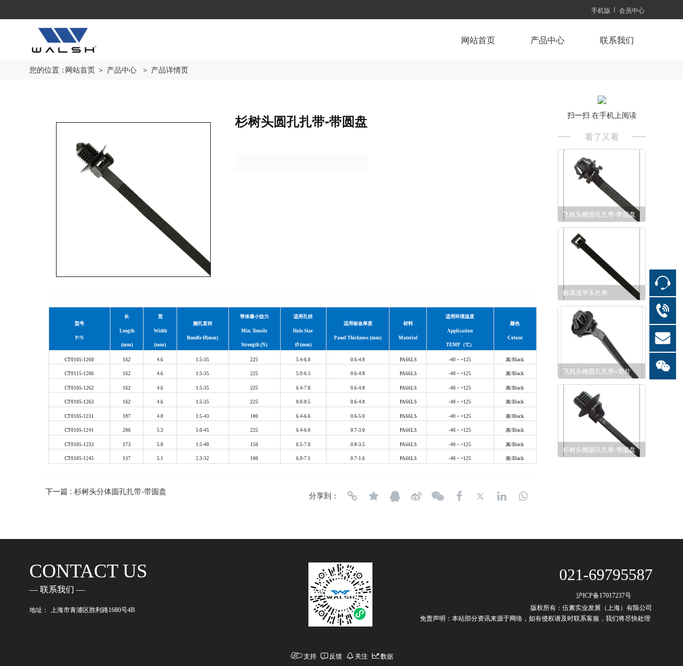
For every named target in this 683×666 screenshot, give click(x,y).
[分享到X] (480, 496)
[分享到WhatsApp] (522, 496)
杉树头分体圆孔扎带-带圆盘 (120, 491)
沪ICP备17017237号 (603, 595)
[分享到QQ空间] (373, 496)
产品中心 (547, 40)
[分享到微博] (416, 496)
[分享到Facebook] (458, 496)
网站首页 (478, 40)
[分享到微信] (437, 496)
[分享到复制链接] (352, 496)
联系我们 (617, 40)
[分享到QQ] (394, 496)
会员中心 (632, 9)
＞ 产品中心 (117, 70)
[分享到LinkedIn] (501, 496)
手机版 (600, 9)
